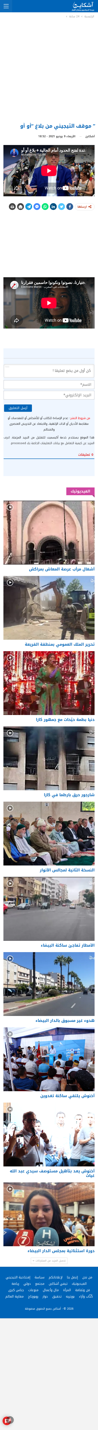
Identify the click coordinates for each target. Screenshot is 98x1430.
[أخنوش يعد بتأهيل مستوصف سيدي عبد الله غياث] (49, 1134)
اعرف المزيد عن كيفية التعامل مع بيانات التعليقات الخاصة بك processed (49, 440)
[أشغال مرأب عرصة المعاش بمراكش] (49, 533)
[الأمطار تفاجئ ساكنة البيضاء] (49, 909)
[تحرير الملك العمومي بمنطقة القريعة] (49, 608)
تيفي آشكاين (58, 1284)
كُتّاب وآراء (86, 1296)
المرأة (67, 1290)
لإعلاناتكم (55, 1277)
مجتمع (39, 1284)
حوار (45, 1296)
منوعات (33, 1290)
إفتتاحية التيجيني (18, 1277)
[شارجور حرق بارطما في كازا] (49, 758)
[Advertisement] (49, 70)
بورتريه (70, 1296)
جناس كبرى (16, 1290)
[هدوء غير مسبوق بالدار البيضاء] (49, 984)
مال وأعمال (51, 1290)
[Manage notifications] (10, 1420)
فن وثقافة (82, 1290)
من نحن (87, 1277)
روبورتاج (33, 1296)
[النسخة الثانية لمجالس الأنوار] (49, 833)
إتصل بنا (72, 1277)
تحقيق (57, 1296)
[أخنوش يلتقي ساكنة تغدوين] (49, 1059)
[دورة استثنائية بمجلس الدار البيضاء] (49, 1214)
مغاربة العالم (14, 1296)
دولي (27, 1284)
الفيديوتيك (79, 1284)
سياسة (39, 1277)
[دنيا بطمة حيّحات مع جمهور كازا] (49, 683)
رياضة (15, 1284)
